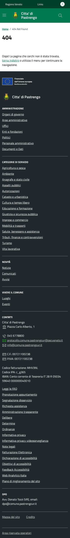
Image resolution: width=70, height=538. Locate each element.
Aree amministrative (14, 120)
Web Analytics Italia (14, 475)
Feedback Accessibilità (15, 469)
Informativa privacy (14, 435)
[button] (40, 4)
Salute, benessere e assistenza (20, 231)
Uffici (5, 126)
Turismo (7, 243)
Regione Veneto (13, 4)
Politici (6, 137)
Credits (30, 517)
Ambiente (8, 174)
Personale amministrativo (18, 143)
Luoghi (6, 298)
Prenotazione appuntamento (19, 394)
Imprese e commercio (15, 220)
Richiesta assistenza (14, 406)
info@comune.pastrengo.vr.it (24, 345)
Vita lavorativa (11, 249)
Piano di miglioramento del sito (21, 481)
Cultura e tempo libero (15, 202)
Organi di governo (13, 114)
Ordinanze (8, 429)
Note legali (8, 446)
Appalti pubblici (11, 185)
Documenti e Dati (12, 149)
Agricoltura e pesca (13, 168)
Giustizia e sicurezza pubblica (20, 214)
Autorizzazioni (11, 191)
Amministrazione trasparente (20, 412)
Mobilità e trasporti (13, 226)
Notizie (6, 268)
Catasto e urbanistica (15, 197)
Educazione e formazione (17, 208)
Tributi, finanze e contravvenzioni (22, 237)
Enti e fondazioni (12, 131)
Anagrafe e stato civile (15, 179)
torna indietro (10, 60)
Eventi (6, 304)
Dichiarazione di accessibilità (19, 458)
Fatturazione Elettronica (17, 452)
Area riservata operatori (16, 533)
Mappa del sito (11, 517)
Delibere (7, 417)
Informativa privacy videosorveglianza (25, 441)
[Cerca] (60, 15)
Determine (8, 423)
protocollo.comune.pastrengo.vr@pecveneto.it (35, 340)
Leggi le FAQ (9, 389)
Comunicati (9, 273)
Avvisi (6, 279)
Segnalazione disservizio (17, 400)
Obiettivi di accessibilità (16, 464)
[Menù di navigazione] (4, 15)
